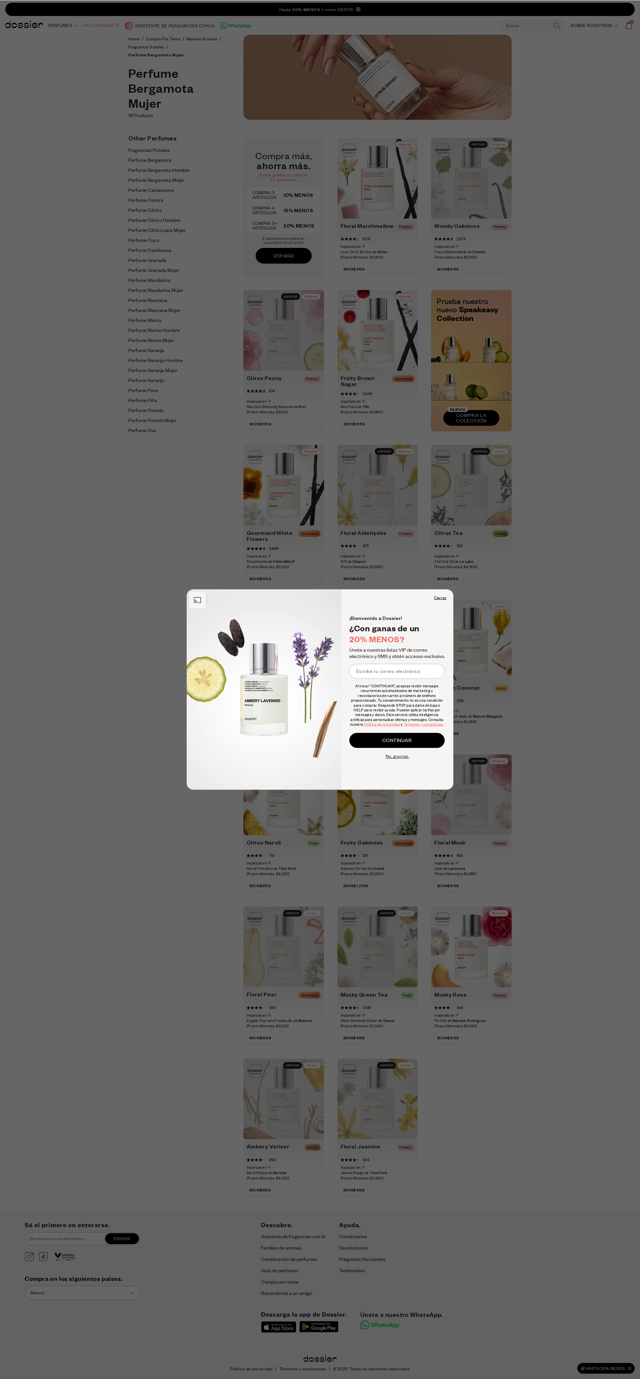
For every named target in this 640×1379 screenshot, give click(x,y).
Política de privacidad (382, 724)
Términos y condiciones (423, 724)
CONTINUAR (397, 740)
